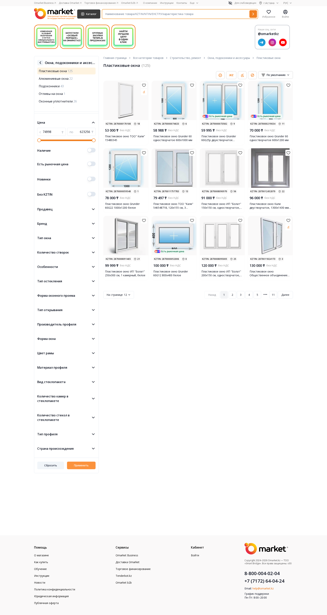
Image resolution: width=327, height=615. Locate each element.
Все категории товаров (148, 58)
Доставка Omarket (127, 562)
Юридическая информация (51, 596)
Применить (81, 465)
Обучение (40, 569)
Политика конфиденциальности (54, 589)
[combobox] (275, 75)
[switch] (91, 150)
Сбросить (50, 465)
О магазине (41, 555)
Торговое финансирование (133, 569)
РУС (285, 3)
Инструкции (167, 3)
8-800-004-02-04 (262, 573)
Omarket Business (127, 555)
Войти (195, 555)
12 (117, 295)
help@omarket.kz (263, 588)
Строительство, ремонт (185, 58)
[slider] (39, 140)
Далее (285, 295)
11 (273, 295)
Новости (39, 582)
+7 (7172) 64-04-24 (264, 581)
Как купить (41, 562)
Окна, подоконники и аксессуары (229, 58)
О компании (150, 3)
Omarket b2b (124, 582)
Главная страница (115, 58)
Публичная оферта (46, 603)
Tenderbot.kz (124, 576)
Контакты (182, 3)
